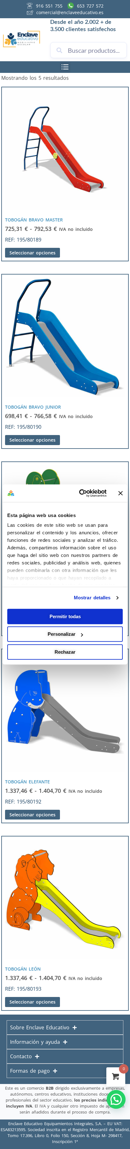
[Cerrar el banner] (120, 493)
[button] (65, 67)
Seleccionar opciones (32, 253)
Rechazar (65, 652)
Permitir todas (65, 616)
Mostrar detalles (92, 597)
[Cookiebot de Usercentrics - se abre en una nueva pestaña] (80, 493)
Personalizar (61, 634)
